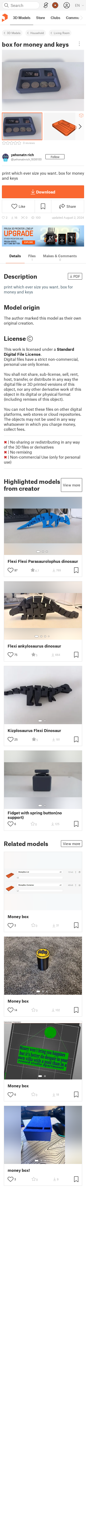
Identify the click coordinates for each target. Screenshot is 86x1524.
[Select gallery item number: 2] (43, 552)
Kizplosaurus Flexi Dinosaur (34, 730)
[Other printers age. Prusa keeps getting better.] (43, 236)
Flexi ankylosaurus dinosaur (34, 646)
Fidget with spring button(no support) (35, 815)
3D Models (14, 33)
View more (71, 485)
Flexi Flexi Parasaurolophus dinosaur (43, 561)
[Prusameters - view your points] (55, 5)
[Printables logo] (5, 18)
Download (45, 191)
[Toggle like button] (10, 570)
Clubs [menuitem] (55, 17)
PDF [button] (76, 276)
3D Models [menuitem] (21, 17)
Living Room (62, 33)
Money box (18, 916)
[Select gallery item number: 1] (38, 552)
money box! (19, 1170)
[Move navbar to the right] (81, 17)
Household (37, 33)
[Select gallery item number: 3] (47, 552)
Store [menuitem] (40, 17)
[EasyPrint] (45, 5)
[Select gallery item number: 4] (49, 636)
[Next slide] (79, 126)
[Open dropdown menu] (79, 44)
